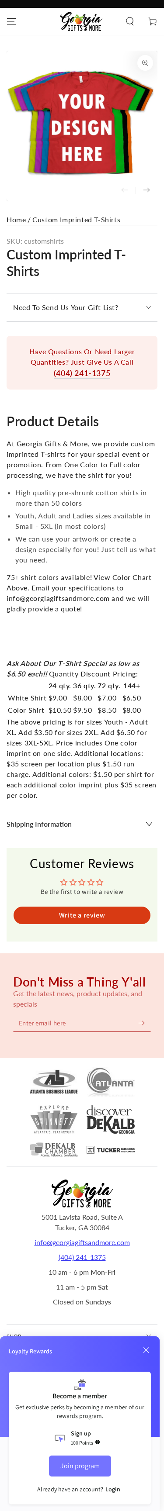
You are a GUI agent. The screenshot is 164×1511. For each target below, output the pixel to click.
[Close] (146, 1350)
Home (16, 219)
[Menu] (11, 21)
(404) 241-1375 (82, 373)
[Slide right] (146, 190)
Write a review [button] (82, 915)
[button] (130, 21)
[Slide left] (125, 190)
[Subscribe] (141, 1022)
